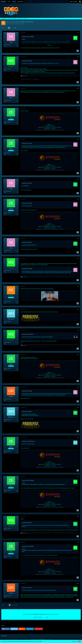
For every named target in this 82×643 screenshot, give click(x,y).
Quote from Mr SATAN (28, 36)
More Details (74, 641)
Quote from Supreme (27, 334)
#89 (78, 258)
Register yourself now (40, 614)
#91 (78, 309)
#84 (78, 108)
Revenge (9, 23)
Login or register (73, 1)
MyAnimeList (39, 130)
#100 (78, 583)
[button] (5, 629)
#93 (78, 354)
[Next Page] (15, 28)
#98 (78, 516)
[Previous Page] (2, 28)
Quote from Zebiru (27, 183)
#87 (78, 199)
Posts (5, 46)
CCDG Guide (60, 130)
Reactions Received (7, 44)
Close (79, 641)
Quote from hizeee (27, 61)
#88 (78, 238)
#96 (78, 437)
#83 (78, 88)
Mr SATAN (31, 79)
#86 (78, 179)
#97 (78, 476)
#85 (78, 139)
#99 (78, 542)
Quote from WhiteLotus (28, 441)
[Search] (80, 1)
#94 (78, 387)
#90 (78, 286)
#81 (78, 32)
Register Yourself (38, 617)
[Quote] (78, 51)
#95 (78, 407)
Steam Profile (54, 130)
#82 (78, 56)
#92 (78, 330)
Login (47, 617)
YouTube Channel (46, 130)
